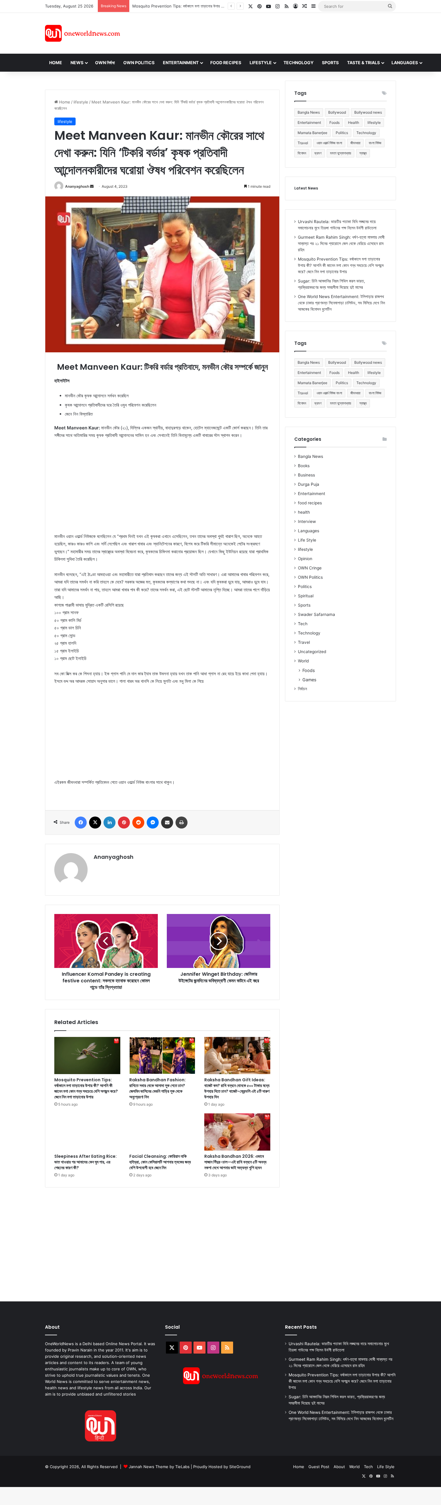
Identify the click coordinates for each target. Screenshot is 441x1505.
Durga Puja (308, 484)
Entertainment (181, 62)
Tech (303, 623)
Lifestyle (261, 62)
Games (309, 679)
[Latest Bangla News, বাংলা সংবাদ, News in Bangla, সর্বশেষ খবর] (82, 33)
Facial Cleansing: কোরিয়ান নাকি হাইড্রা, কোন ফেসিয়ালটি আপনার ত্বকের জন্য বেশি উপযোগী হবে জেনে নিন (160, 1162)
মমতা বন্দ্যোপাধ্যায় (340, 153)
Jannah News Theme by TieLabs (159, 1466)
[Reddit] (138, 823)
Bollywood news (368, 112)
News (76, 62)
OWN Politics (138, 62)
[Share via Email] (167, 823)
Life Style (307, 540)
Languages (405, 62)
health (304, 512)
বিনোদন (302, 153)
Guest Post (318, 1466)
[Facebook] (81, 823)
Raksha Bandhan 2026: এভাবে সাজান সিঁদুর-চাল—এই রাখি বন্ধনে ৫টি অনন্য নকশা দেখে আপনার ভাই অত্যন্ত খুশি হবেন (235, 1162)
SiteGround (239, 1466)
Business (306, 475)
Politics (342, 132)
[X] (95, 823)
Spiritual (306, 595)
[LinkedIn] (110, 823)
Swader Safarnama (316, 614)
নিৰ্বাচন (302, 688)
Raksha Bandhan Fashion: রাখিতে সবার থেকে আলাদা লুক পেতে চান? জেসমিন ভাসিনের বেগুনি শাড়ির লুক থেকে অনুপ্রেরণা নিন (157, 1088)
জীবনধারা (355, 143)
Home (55, 62)
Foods (334, 122)
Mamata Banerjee (312, 132)
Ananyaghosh (77, 186)
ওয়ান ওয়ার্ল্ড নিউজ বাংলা (329, 143)
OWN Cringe (310, 568)
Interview (307, 521)
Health (353, 122)
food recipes (310, 502)
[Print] (182, 823)
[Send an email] (92, 186)
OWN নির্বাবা (105, 62)
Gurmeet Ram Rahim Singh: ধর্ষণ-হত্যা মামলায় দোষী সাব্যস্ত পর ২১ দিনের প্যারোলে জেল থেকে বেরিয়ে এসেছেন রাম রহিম (341, 243)
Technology (299, 62)
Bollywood (337, 112)
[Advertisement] (274, 32)
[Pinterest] (124, 823)
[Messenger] (153, 823)
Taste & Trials (363, 62)
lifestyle (81, 102)
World (303, 660)
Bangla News (309, 112)
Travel (303, 143)
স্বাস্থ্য (363, 153)
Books (304, 465)
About (339, 1466)
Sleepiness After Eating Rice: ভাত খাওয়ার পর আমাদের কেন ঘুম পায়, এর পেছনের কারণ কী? (85, 1162)
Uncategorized (312, 651)
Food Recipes (225, 62)
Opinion (305, 558)
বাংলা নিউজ (375, 143)
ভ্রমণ (318, 153)
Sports (330, 62)
